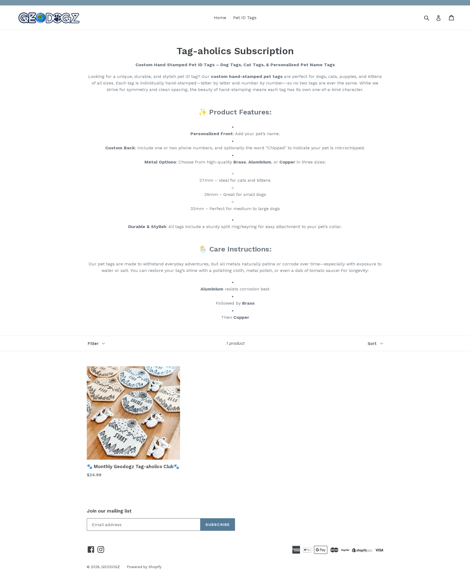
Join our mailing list (109, 511)
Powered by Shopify (144, 567)
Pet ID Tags (244, 17)
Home (220, 17)
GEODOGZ (110, 567)
